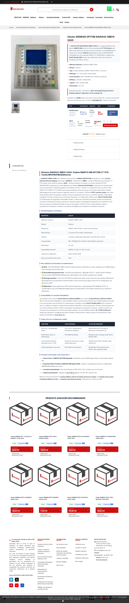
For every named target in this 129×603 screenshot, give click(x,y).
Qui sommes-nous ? (62, 544)
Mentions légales (61, 561)
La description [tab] (18, 166)
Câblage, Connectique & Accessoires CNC (45, 588)
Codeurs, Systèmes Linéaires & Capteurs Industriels (44, 551)
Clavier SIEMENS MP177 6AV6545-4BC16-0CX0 (49, 498)
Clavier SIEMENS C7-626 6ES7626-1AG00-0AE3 (106, 437)
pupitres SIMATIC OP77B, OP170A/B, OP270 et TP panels (78, 376)
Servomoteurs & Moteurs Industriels (45, 577)
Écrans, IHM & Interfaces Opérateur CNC (45, 557)
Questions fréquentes (81, 558)
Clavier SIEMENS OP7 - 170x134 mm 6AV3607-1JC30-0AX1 (21, 437)
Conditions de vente (81, 554)
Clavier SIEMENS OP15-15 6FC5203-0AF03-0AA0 (77, 498)
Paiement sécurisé (80, 551)
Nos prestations (61, 547)
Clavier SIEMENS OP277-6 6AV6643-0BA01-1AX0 (21, 498)
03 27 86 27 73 (60, 315)
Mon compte (79, 561)
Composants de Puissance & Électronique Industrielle (45, 582)
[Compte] (113, 9)
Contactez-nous (112, 113)
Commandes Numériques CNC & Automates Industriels (45, 564)
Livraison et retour (80, 547)
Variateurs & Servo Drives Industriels (45, 545)
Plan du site (59, 565)
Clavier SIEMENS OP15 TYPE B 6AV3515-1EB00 (47, 437)
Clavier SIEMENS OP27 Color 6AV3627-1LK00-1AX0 (78, 437)
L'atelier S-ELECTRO (62, 558)
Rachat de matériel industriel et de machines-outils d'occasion (64, 553)
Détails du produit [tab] (19, 170)
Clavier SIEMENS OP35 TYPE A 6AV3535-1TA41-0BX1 (104, 498)
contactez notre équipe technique (70, 379)
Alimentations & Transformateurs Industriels (42, 571)
